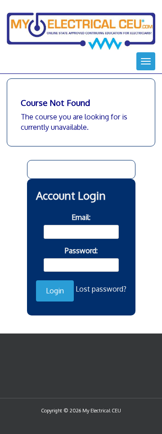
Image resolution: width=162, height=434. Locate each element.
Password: (81, 250)
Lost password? (101, 288)
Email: (81, 217)
